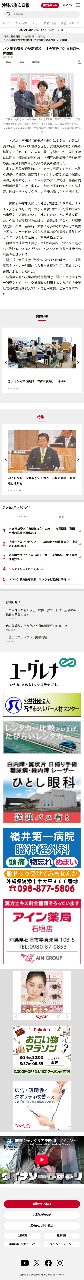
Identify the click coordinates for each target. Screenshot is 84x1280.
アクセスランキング (15, 507)
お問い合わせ (42, 1214)
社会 (35, 23)
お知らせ (12, 602)
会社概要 (22, 1235)
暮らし (41, 36)
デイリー (22, 516)
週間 (61, 516)
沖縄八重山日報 (12, 36)
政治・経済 (21, 23)
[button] (6, 362)
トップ (6, 23)
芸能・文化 (50, 23)
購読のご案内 (42, 1204)
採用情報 (61, 1235)
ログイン (67, 5)
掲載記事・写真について (22, 1244)
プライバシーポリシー (61, 1244)
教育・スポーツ (70, 23)
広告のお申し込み (42, 1225)
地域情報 (29, 36)
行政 (22, 62)
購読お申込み (50, 5)
